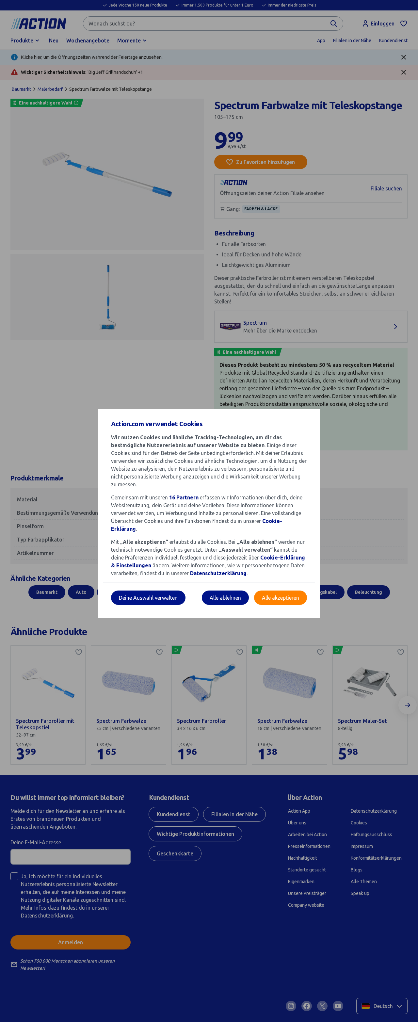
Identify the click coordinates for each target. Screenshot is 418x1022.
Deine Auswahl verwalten (148, 598)
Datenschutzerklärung (218, 573)
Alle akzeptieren (280, 598)
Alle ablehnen (225, 598)
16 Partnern (184, 497)
